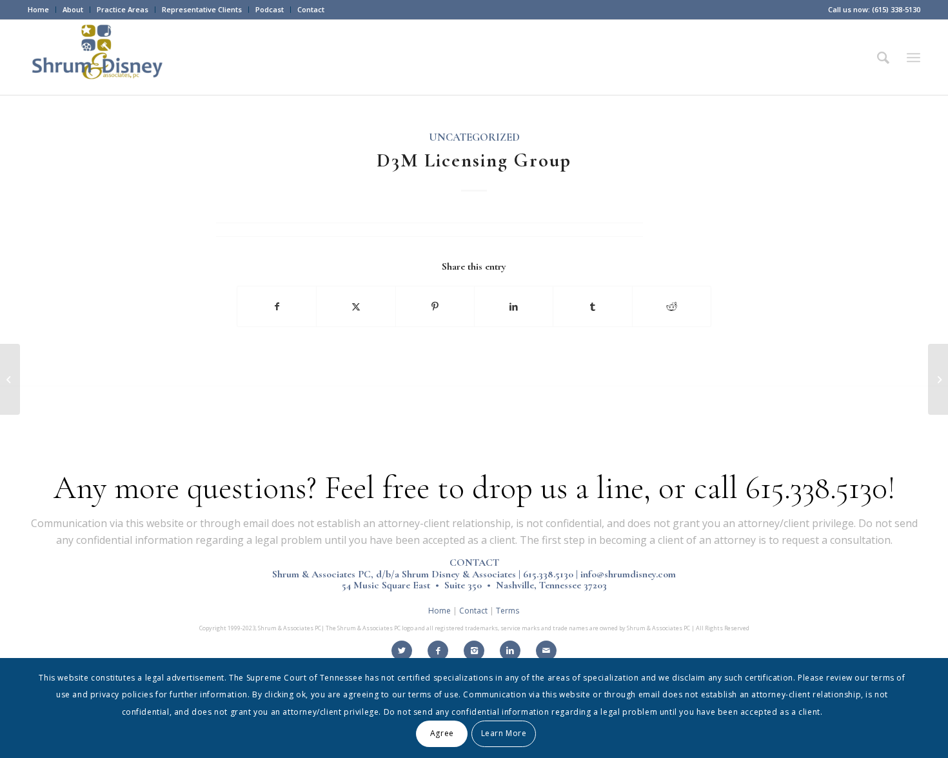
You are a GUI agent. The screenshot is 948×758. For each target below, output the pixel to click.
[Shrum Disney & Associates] (99, 57)
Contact (310, 9)
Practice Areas (122, 9)
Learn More (504, 733)
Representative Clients (202, 9)
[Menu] (913, 57)
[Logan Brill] (10, 379)
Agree (442, 733)
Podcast (269, 9)
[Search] (883, 57)
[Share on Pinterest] (435, 306)
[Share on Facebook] (276, 306)
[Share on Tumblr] (592, 306)
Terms (507, 610)
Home (38, 9)
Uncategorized (474, 137)
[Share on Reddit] (672, 306)
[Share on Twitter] (356, 306)
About (73, 9)
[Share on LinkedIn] (514, 306)
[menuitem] (42, 9)
